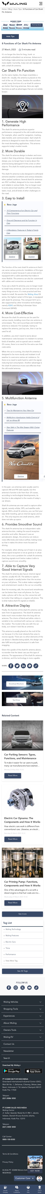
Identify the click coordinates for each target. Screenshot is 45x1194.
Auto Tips (18, 9)
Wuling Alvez (33, 294)
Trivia (8, 948)
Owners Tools (10, 1030)
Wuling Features (12, 935)
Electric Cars (11, 942)
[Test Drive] (28, 1187)
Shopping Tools (11, 1009)
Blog (10, 9)
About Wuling (10, 1023)
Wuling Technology (13, 929)
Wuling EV (8, 1037)
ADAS (10, 305)
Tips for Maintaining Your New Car (20, 410)
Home (4, 9)
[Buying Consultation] (17, 1187)
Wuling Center (8, 1110)
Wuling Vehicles (11, 1002)
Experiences (9, 1016)
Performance (11, 954)
